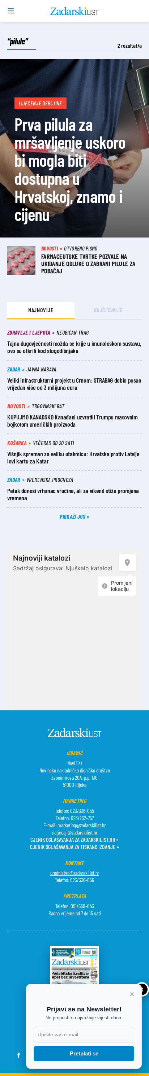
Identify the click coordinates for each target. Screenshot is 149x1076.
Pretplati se (84, 1053)
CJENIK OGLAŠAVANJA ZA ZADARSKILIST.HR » (74, 839)
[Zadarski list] (74, 11)
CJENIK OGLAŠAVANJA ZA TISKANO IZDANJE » (74, 846)
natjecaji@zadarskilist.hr (74, 832)
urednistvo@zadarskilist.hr (74, 873)
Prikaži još (73, 516)
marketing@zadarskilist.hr (82, 825)
